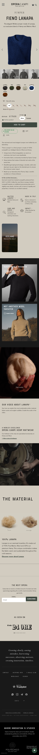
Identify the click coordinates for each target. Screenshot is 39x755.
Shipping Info (18, 672)
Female (28, 118)
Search (25, 676)
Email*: (5, 746)
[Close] (36, 735)
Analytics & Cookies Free (13, 712)
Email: (14, 597)
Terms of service (28, 712)
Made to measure (8, 109)
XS (9, 105)
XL (25, 105)
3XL (34, 105)
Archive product (7, 120)
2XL (29, 105)
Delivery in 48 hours (9, 131)
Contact (6, 672)
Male (22, 118)
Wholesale (15, 676)
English (4, 753)
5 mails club (31, 672)
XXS (4, 105)
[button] (2, 50)
